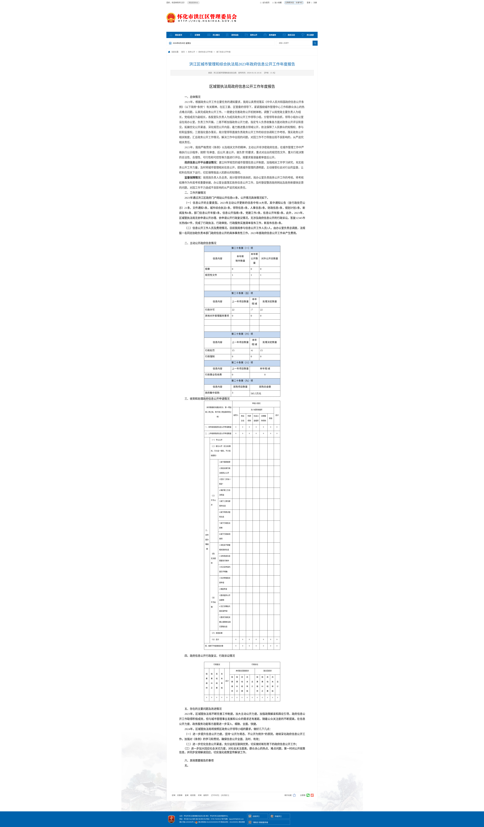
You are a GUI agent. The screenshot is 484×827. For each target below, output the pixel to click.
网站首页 (178, 35)
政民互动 (291, 35)
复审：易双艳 (190, 795)
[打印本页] (215, 795)
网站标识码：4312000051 (229, 822)
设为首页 (265, 3)
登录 (308, 3)
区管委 (197, 35)
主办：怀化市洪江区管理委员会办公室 (192, 816)
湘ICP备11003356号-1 (187, 822)
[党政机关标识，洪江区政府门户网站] (171, 824)
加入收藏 (278, 3)
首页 (183, 52)
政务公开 (253, 35)
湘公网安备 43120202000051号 (209, 822)
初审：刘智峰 (177, 795)
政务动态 (234, 35)
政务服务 (272, 35)
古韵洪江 (256, 816)
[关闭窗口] (225, 795)
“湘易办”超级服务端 (260, 822)
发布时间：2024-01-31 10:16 (249, 73)
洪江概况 (216, 35)
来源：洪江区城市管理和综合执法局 (222, 73)
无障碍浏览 (289, 3)
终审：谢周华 (203, 795)
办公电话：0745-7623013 (212, 819)
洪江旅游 (310, 35)
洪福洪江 (278, 816)
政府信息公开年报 (205, 52)
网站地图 (242, 822)
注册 (315, 3)
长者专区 (299, 3)
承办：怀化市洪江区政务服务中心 (216, 816)
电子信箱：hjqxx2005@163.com (232, 819)
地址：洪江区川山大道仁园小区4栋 (191, 819)
